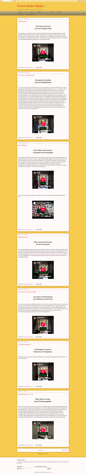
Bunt (46, 12)
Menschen (32, 12)
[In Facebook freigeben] (40, 67)
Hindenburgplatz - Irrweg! (26, 394)
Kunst (26, 12)
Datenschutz (20, 14)
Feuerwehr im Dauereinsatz (26, 75)
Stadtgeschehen (40, 12)
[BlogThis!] (37, 67)
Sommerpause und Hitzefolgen (27, 292)
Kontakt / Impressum (30, 14)
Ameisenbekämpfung (24, 344)
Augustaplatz (59, 12)
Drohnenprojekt (22, 237)
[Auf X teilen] (38, 67)
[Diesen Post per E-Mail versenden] (36, 67)
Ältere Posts (65, 450)
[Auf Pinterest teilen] (41, 67)
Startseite (20, 12)
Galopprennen (22, 21)
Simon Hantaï (22, 145)
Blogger (50, 472)
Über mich (52, 12)
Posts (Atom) (45, 453)
